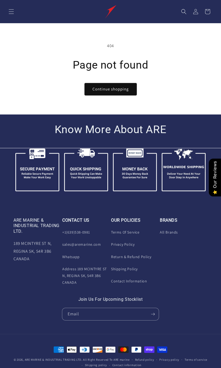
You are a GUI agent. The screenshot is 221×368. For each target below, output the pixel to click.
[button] (11, 12)
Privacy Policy (122, 244)
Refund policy (144, 360)
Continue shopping (110, 89)
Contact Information (129, 281)
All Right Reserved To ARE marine (106, 360)
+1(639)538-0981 (76, 232)
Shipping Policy (124, 268)
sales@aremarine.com (81, 244)
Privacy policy (169, 360)
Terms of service (196, 360)
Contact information (126, 365)
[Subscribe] (153, 314)
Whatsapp (71, 256)
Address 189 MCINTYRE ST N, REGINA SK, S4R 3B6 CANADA (84, 275)
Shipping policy (96, 365)
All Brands (169, 232)
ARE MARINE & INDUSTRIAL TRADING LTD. (53, 360)
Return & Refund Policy (131, 256)
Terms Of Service (125, 232)
